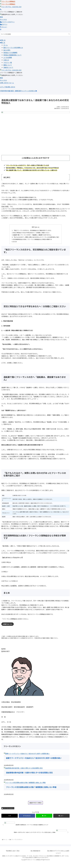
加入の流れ (6, 50)
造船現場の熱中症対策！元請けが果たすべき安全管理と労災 (29, 772)
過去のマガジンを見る (35, 803)
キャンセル (3, 19)
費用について (7, 65)
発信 (1, 17)
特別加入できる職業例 (10, 53)
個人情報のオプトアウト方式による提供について (58, 852)
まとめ (15, 241)
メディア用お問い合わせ (7, 87)
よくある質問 (7, 57)
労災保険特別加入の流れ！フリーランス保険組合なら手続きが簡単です (32, 239)
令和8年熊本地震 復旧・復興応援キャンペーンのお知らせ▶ (18, 91)
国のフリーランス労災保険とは (13, 48)
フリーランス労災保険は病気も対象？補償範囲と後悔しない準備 (31, 787)
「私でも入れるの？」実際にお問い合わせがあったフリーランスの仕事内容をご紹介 (36, 237)
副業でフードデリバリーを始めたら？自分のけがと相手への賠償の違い (33, 758)
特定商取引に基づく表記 (12, 851)
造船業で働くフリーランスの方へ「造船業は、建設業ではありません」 (32, 235)
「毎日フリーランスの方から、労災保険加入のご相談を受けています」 (32, 230)
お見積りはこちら (7, 624)
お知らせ (6, 60)
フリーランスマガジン (8, 808)
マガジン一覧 (7, 62)
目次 (33, 227)
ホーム (5, 45)
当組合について (8, 67)
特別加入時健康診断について (12, 55)
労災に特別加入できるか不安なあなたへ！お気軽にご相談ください (31, 232)
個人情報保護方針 (35, 851)
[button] (69, 34)
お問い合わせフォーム (7, 83)
